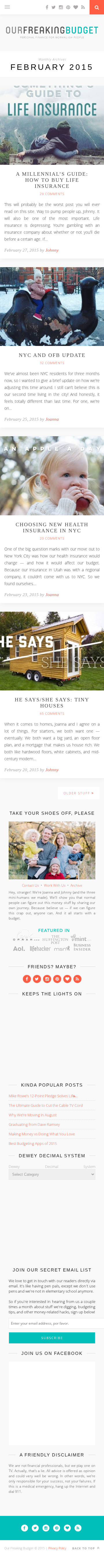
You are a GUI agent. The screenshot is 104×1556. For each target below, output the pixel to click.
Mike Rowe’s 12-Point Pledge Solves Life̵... (43, 1095)
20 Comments (52, 538)
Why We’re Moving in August (33, 1114)
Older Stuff (78, 793)
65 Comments (52, 713)
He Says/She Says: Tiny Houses (52, 703)
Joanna (52, 419)
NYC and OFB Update (52, 355)
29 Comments (52, 194)
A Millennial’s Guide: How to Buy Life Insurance (52, 180)
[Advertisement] (52, 1038)
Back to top (84, 1548)
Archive (76, 885)
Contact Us (30, 885)
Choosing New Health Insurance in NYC (52, 527)
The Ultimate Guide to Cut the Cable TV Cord (46, 1105)
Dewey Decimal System (52, 1166)
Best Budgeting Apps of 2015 (33, 1143)
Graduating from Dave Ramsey (34, 1124)
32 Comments (52, 363)
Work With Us (55, 885)
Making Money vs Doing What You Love (42, 1133)
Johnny (52, 250)
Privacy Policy (57, 1548)
